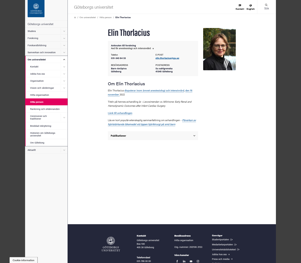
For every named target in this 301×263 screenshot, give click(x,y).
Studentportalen (222, 239)
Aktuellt (32, 149)
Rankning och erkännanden (45, 108)
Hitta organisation (39, 94)
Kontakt (34, 66)
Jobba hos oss (37, 73)
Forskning (33, 38)
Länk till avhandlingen (120, 113)
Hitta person (36, 101)
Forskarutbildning (37, 45)
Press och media (221, 258)
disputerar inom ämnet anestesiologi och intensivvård (154, 90)
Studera (32, 31)
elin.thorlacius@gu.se (167, 58)
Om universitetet (37, 59)
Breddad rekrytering (40, 125)
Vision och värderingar (42, 87)
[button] (266, 7)
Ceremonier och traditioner (38, 117)
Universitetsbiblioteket (226, 249)
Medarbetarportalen (224, 244)
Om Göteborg (37, 142)
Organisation (37, 80)
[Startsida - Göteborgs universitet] (46, 10)
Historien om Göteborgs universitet (42, 134)
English (251, 8)
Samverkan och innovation (42, 52)
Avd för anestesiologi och (131, 48)
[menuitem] (239, 7)
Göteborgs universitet (40, 24)
